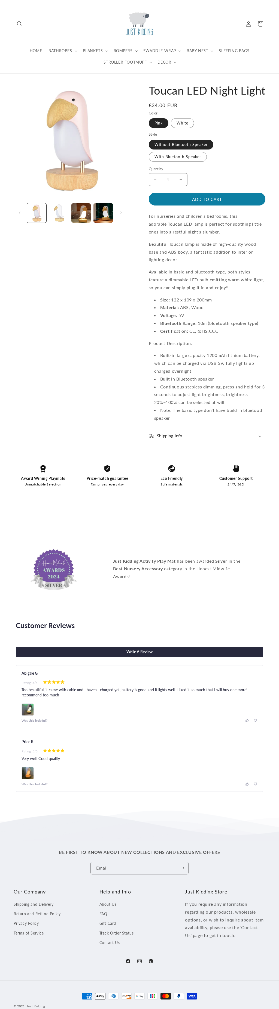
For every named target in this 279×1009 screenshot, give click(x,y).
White (182, 123)
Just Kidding (36, 1006)
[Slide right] (121, 213)
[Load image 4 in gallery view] (103, 213)
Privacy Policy (26, 923)
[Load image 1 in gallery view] (36, 213)
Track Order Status (116, 933)
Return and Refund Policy (37, 913)
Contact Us (109, 942)
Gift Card (107, 923)
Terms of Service (29, 933)
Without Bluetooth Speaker (181, 144)
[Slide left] (20, 213)
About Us (108, 904)
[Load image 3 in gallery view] (81, 213)
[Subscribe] (182, 868)
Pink (158, 123)
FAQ (103, 913)
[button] (20, 24)
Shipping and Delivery (34, 904)
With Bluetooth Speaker (177, 156)
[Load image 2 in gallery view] (58, 213)
